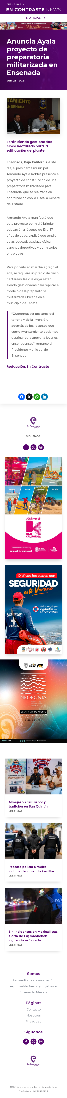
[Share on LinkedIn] (44, 396)
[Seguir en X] (33, 447)
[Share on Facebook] (21, 396)
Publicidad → (16, 4)
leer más (16, 811)
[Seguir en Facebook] (26, 447)
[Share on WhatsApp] (37, 396)
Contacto (33, 1009)
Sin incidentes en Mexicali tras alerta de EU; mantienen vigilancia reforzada (33, 936)
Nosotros (33, 1015)
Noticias (33, 17)
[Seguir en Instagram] (41, 447)
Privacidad (33, 1021)
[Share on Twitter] (29, 396)
